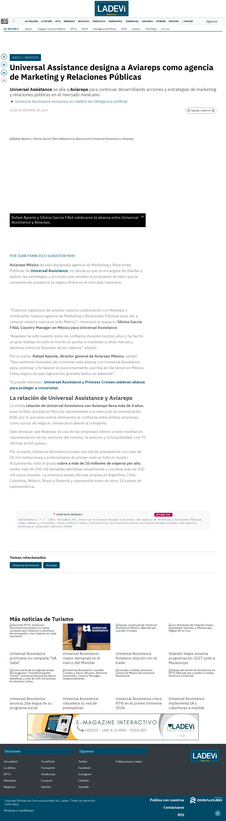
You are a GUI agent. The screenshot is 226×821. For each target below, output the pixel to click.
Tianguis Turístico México (51, 28)
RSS (181, 814)
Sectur (28, 28)
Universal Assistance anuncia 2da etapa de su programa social (31, 703)
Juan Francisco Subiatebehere (46, 255)
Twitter (82, 761)
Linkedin (83, 780)
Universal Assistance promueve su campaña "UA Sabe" (33, 658)
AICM (85, 28)
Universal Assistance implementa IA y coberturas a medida (186, 703)
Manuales (69, 21)
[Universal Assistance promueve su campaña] (33, 637)
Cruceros (147, 21)
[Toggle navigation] (13, 21)
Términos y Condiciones (19, 810)
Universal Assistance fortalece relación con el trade (136, 658)
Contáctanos (173, 807)
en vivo (166, 28)
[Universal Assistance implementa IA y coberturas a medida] (192, 682)
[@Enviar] (4, 81)
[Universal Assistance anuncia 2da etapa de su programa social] (33, 682)
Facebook (84, 768)
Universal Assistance (49, 270)
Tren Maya (150, 28)
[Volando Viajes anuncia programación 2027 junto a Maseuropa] (192, 637)
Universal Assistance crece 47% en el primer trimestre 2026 (139, 703)
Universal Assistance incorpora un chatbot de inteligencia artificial (71, 101)
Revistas (174, 21)
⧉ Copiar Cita (163, 514)
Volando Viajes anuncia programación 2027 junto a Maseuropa (192, 658)
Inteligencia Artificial (104, 28)
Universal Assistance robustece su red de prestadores (80, 703)
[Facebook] (4, 57)
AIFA (124, 28)
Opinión (161, 21)
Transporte (115, 21)
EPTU (58, 21)
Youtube (83, 787)
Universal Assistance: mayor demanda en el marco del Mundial (81, 658)
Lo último (46, 21)
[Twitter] (4, 65)
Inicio (16, 57)
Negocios (83, 21)
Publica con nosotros (167, 800)
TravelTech (98, 21)
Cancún (136, 28)
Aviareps (51, 565)
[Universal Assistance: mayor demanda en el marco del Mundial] (86, 637)
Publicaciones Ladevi (129, 761)
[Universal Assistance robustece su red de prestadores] (86, 682)
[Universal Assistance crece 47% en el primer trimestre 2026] (139, 682)
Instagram (85, 774)
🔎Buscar (187, 21)
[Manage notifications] (218, 813)
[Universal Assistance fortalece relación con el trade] (139, 637)
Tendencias (132, 21)
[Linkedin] (4, 73)
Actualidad (31, 21)
